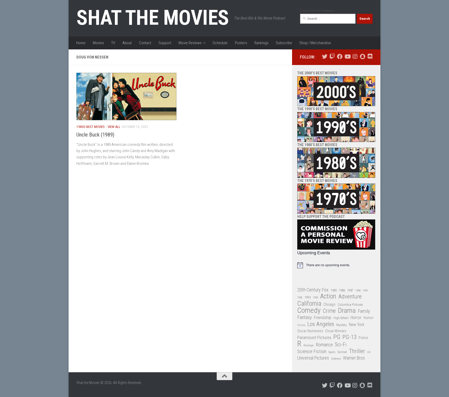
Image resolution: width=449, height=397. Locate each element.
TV (113, 43)
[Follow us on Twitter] (324, 56)
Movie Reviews (190, 43)
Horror (356, 317)
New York (356, 324)
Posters (241, 43)
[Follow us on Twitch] (332, 56)
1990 (299, 297)
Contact (145, 43)
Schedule (220, 43)
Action (328, 297)
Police (363, 338)
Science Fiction (311, 351)
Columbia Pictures (350, 305)
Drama (347, 311)
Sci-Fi (341, 345)
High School (340, 318)
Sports (331, 352)
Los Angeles (320, 324)
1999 (315, 297)
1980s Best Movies (90, 127)
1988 (358, 290)
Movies (98, 43)
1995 (308, 297)
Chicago (329, 304)
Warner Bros (354, 358)
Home (80, 43)
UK (369, 352)
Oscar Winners (335, 331)
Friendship (322, 317)
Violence (336, 358)
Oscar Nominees (310, 331)
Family (364, 311)
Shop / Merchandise (315, 43)
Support (165, 43)
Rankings (261, 43)
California (309, 304)
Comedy (309, 311)
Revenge (308, 345)
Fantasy (304, 317)
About (127, 43)
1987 (350, 290)
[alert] (336, 265)
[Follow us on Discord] (370, 56)
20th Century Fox (312, 289)
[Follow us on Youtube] (347, 56)
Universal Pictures (313, 358)
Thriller (357, 351)
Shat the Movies (152, 17)
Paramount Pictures (314, 337)
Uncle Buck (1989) (95, 135)
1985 (334, 290)
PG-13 (349, 337)
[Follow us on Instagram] (355, 56)
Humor (368, 318)
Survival (342, 352)
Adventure (350, 297)
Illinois (301, 325)
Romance (324, 344)
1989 (365, 290)
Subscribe (284, 43)
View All (114, 127)
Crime (329, 311)
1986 (342, 290)
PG (336, 337)
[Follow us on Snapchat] (362, 56)
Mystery (341, 325)
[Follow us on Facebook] (339, 56)
